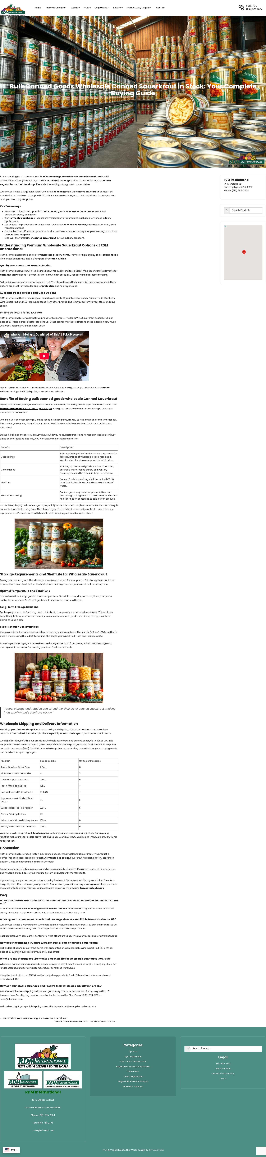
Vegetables (101, 7)
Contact (160, 7)
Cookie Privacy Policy (223, 1073)
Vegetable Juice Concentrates (133, 1066)
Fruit (86, 7)
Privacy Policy (223, 1068)
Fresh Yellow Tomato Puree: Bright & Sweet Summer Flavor (33, 1018)
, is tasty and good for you (26, 408)
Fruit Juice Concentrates (132, 1061)
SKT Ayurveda (156, 1150)
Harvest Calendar (56, 7)
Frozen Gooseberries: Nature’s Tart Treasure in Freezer (86, 1021)
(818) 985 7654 (254, 9)
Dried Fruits (133, 1071)
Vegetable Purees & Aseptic (133, 1081)
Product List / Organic (139, 7)
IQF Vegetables (133, 1056)
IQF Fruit (132, 1051)
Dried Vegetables (132, 1076)
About (74, 7)
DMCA (223, 1078)
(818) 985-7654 (240, 190)
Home (38, 7)
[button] (244, 252)
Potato (117, 7)
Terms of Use (223, 1063)
